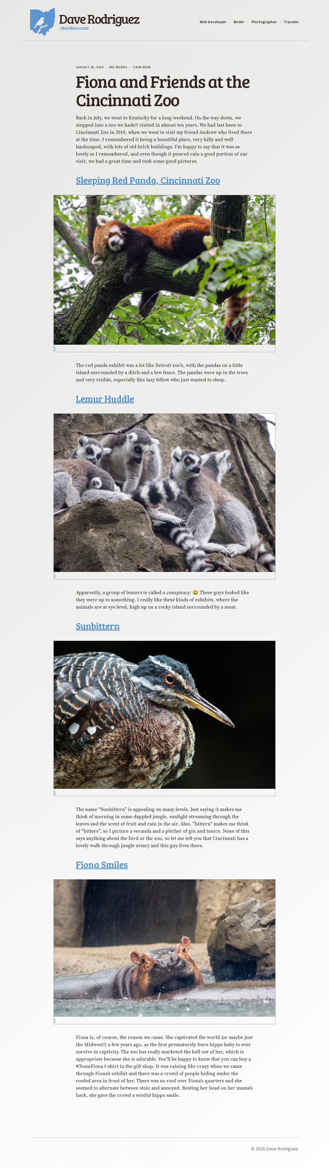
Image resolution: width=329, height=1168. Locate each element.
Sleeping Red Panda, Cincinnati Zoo (148, 180)
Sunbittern (98, 625)
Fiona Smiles (102, 864)
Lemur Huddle (105, 398)
